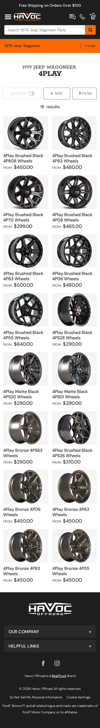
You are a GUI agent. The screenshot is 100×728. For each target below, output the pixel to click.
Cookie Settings (78, 697)
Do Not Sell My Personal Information (36, 697)
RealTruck (59, 676)
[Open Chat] (72, 17)
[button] (50, 631)
